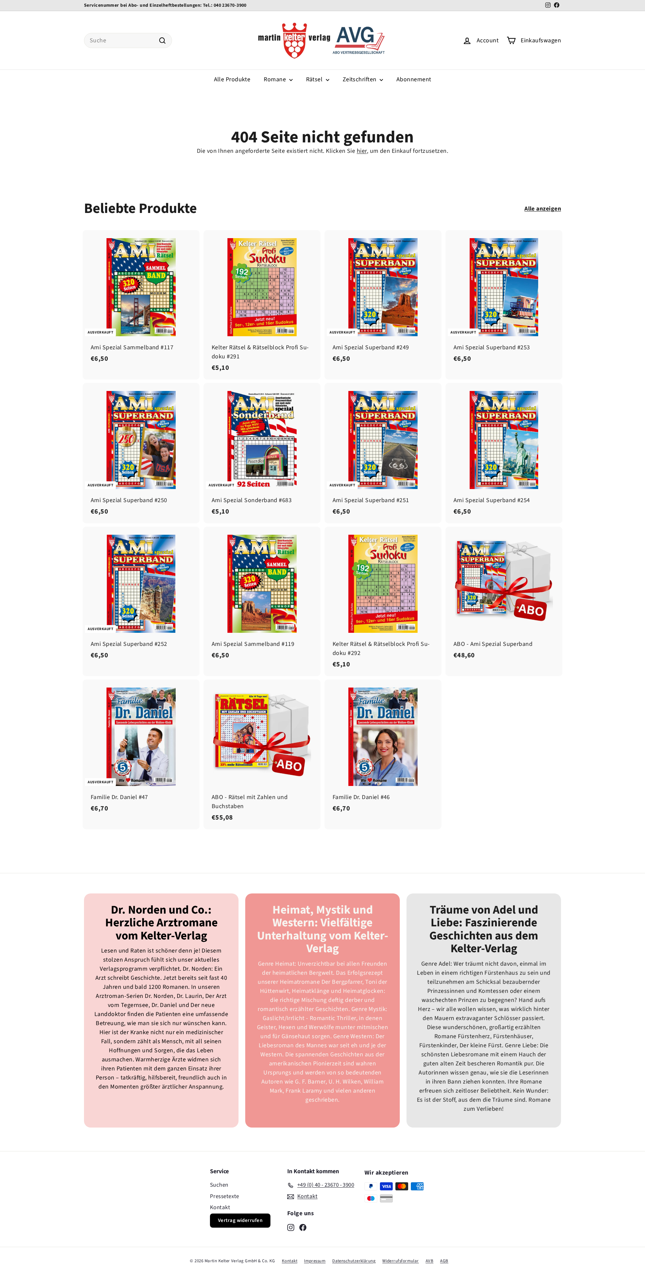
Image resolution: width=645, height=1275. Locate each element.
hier (362, 151)
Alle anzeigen (542, 209)
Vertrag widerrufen (240, 1220)
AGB (444, 1261)
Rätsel (315, 79)
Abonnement (413, 79)
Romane (275, 79)
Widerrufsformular (400, 1261)
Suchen (219, 1185)
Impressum (315, 1261)
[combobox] (128, 40)
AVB (429, 1261)
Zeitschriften (360, 79)
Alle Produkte (232, 79)
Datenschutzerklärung (354, 1261)
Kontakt (220, 1207)
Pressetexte (224, 1196)
